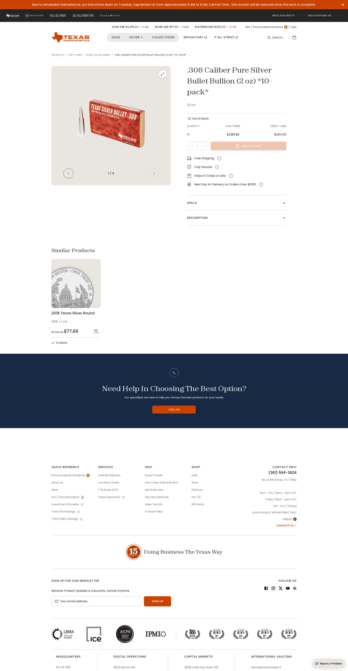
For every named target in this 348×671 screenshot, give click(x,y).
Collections (163, 37)
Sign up (157, 601)
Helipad (287, 519)
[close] (343, 4)
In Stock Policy (154, 511)
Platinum (197, 490)
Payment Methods (157, 497)
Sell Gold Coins (154, 490)
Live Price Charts (108, 482)
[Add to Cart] (96, 331)
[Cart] (294, 37)
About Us (57, 482)
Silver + (136, 37)
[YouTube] (288, 589)
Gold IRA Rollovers (109, 475)
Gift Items (198, 504)
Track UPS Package (63, 511)
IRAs (247, 27)
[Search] (269, 37)
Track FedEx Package (64, 519)
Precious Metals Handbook (268, 27)
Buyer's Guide (153, 475)
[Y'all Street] (295, 589)
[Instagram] (273, 589)
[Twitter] (280, 589)
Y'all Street (224, 37)
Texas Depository (109, 497)
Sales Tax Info (153, 504)
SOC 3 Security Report (65, 497)
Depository (194, 37)
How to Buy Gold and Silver (161, 482)
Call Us (174, 409)
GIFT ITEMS (75, 55)
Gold (115, 37)
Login (294, 27)
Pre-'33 (196, 497)
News (54, 490)
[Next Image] (154, 174)
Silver (195, 482)
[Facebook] (266, 589)
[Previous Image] (68, 174)
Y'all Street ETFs (108, 490)
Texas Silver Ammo (98, 55)
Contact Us (285, 525)
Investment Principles (65, 504)
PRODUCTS (58, 55)
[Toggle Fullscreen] (162, 74)
